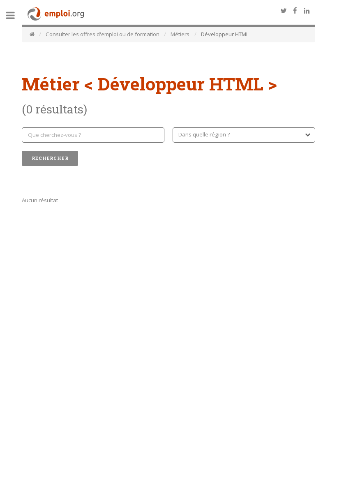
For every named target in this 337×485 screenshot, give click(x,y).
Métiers (180, 34)
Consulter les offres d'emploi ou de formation (102, 34)
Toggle (15, 15)
